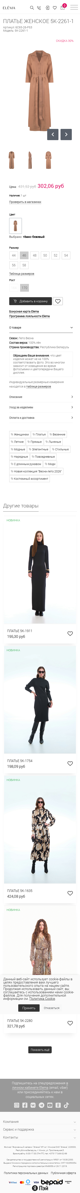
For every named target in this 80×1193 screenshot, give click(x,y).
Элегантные (39, 449)
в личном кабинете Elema (40, 1085)
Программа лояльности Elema (29, 316)
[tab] (41, 327)
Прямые (36, 442)
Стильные (62, 449)
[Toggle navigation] (74, 7)
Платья (40, 434)
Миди (51, 464)
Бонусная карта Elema (24, 311)
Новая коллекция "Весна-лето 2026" (37, 471)
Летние (18, 442)
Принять (28, 1008)
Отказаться (51, 1008)
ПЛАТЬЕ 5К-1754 (19, 761)
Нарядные (20, 457)
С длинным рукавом (27, 464)
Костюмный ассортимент (30, 479)
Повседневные (44, 457)
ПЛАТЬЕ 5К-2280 (19, 1020)
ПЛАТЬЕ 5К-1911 (19, 631)
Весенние (58, 434)
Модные (19, 449)
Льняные (54, 442)
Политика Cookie (42, 998)
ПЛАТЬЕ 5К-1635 (19, 890)
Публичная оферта (63, 1173)
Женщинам (21, 434)
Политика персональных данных (26, 1173)
